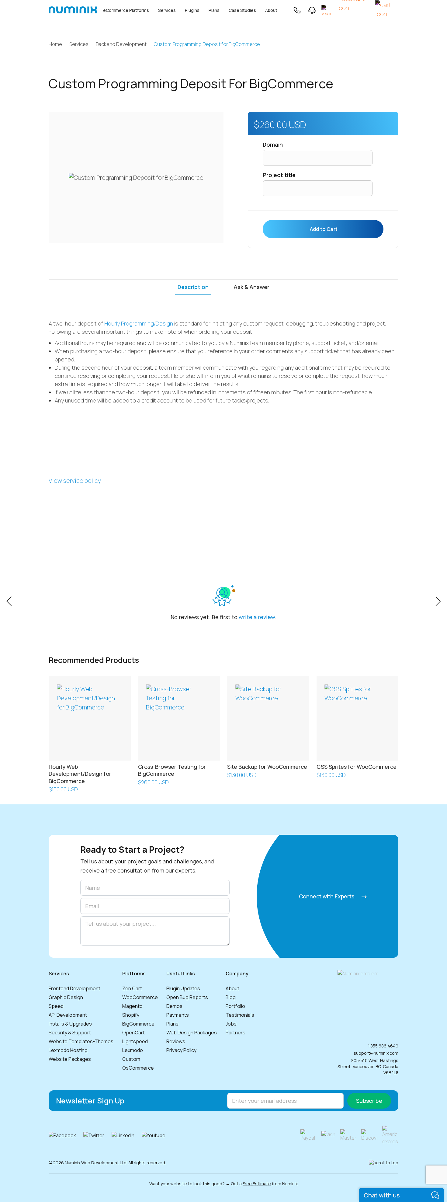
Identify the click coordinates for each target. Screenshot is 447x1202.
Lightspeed (135, 1041)
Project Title (279, 175)
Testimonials (240, 1015)
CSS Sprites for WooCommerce (357, 766)
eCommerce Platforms (126, 10)
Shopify (130, 1015)
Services (167, 10)
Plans (214, 10)
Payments (177, 1015)
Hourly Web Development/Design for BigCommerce (80, 774)
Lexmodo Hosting (68, 1050)
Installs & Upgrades (70, 1023)
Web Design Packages (191, 1032)
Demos (174, 1006)
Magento (132, 1006)
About (271, 10)
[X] (93, 1135)
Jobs (231, 1023)
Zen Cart (132, 988)
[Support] (312, 10)
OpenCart (133, 1032)
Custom (131, 1059)
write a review (257, 617)
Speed (56, 1006)
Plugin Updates (183, 988)
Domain (273, 144)
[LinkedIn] (123, 1135)
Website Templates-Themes (81, 1041)
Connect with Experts (327, 896)
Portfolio (235, 1006)
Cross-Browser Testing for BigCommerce (172, 770)
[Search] (326, 10)
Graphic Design (66, 997)
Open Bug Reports (187, 997)
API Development (68, 1015)
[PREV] (9, 600)
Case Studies (242, 10)
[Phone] (297, 10)
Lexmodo (132, 1050)
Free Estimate (257, 1183)
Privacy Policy (181, 1050)
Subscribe (369, 1100)
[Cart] (386, 9)
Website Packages (70, 1059)
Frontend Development (74, 988)
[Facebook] (62, 1135)
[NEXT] (438, 600)
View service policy (75, 480)
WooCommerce (140, 997)
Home (55, 44)
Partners (235, 1032)
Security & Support (70, 1032)
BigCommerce (138, 1023)
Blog (231, 997)
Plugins (192, 10)
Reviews (175, 1041)
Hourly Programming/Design (138, 323)
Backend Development (121, 44)
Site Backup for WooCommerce (267, 766)
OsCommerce (138, 1067)
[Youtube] (153, 1135)
